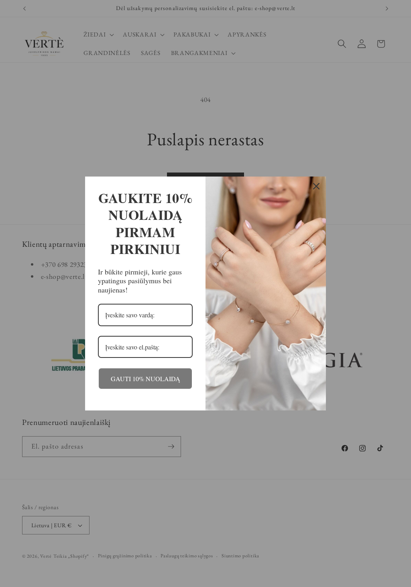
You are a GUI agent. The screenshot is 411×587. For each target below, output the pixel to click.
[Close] (316, 186)
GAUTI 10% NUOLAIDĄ (145, 378)
